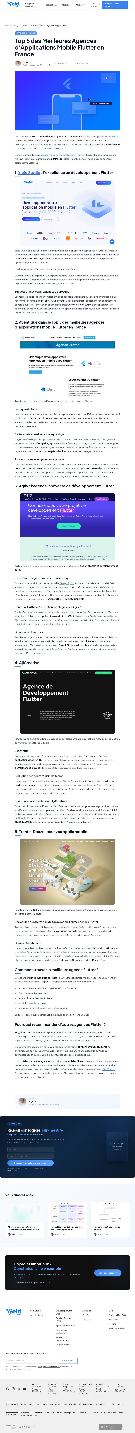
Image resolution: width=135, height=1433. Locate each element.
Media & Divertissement (113, 1413)
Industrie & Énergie (64, 1413)
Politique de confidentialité (49, 1367)
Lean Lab (86, 1319)
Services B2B (26, 1413)
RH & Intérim (97, 1413)
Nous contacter (106, 1272)
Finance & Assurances (81, 1413)
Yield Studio (29, 172)
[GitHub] (7, 1388)
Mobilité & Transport (29, 1416)
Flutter (45, 1404)
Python (107, 1404)
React (38, 1404)
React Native (55, 1404)
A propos (86, 1310)
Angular (24, 1404)
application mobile (106, 136)
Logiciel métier (63, 1344)
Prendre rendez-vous (112, 4)
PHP (113, 1404)
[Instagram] (13, 1388)
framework (24, 742)
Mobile (24, 25)
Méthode (66, 4)
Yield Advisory (36, 1315)
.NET (79, 1404)
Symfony (99, 1404)
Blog (16, 25)
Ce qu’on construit (29, 4)
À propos (93, 4)
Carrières (86, 1315)
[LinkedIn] (18, 1388)
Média (79, 4)
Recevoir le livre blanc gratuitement (30, 1163)
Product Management (62, 1338)
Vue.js (31, 1404)
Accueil (8, 25)
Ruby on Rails (88, 1404)
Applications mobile (65, 1325)
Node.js (72, 1404)
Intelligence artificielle (61, 1331)
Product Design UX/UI (63, 1319)
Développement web (64, 1312)
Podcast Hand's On (118, 1315)
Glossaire (113, 1319)
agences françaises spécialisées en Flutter (61, 154)
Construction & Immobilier (44, 1413)
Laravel (64, 1404)
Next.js (120, 1404)
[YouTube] (24, 1388)
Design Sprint (66, 583)
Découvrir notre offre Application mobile (31, 1282)
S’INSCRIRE (67, 1361)
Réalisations (51, 4)
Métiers (112, 1323)
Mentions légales (117, 1328)
